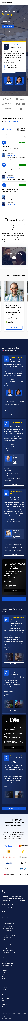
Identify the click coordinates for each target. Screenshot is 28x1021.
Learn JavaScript (5, 974)
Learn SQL (4, 978)
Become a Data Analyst (7, 965)
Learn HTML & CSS (5, 976)
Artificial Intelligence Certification (12, 147)
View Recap (14, 747)
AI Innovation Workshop (7, 941)
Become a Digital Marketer (7, 963)
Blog (3, 994)
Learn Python (4, 972)
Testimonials (4, 1008)
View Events (7, 31)
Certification (4, 1006)
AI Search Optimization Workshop (9, 935)
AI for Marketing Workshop (7, 926)
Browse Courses (8, 26)
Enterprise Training (6, 1000)
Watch (15, 327)
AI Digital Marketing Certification (8, 954)
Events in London (5, 915)
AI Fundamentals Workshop (8, 923)
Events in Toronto (5, 917)
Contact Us (4, 991)
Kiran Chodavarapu (11, 198)
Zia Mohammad (10, 177)
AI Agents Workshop (6, 937)
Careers (3, 985)
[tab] (7, 129)
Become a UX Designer (6, 960)
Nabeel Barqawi (11, 155)
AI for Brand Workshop (7, 932)
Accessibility (11, 1018)
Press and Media (5, 993)
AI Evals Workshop (6, 934)
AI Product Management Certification (12, 169)
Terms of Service (4, 1018)
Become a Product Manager (7, 961)
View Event (14, 88)
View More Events (14, 808)
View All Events (14, 599)
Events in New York (6, 913)
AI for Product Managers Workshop (9, 925)
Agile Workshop (5, 939)
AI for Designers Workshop (7, 928)
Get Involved (4, 987)
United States (8, 904)
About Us (4, 984)
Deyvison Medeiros (11, 204)
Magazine (4, 989)
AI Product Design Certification (8, 952)
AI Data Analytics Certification (11, 189)
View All (4, 967)
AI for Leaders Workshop (7, 930)
